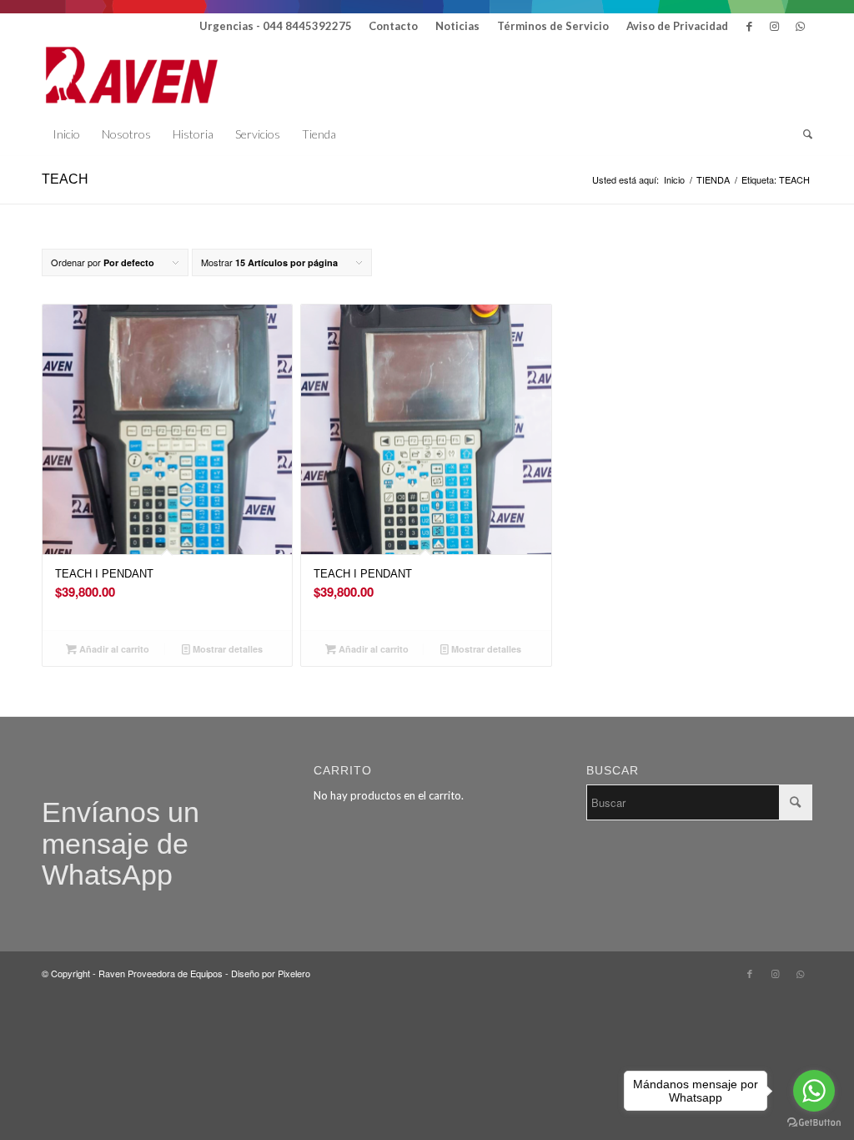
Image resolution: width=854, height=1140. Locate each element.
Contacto (393, 26)
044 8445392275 (307, 26)
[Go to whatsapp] (814, 1091)
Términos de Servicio (553, 26)
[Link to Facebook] (749, 25)
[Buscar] (802, 134)
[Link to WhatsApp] (799, 25)
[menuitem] (393, 26)
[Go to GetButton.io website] (814, 1122)
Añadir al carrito (113, 649)
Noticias (457, 26)
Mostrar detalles (226, 649)
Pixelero (294, 973)
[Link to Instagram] (774, 25)
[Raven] (132, 76)
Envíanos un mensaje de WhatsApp (120, 843)
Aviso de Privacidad (677, 26)
